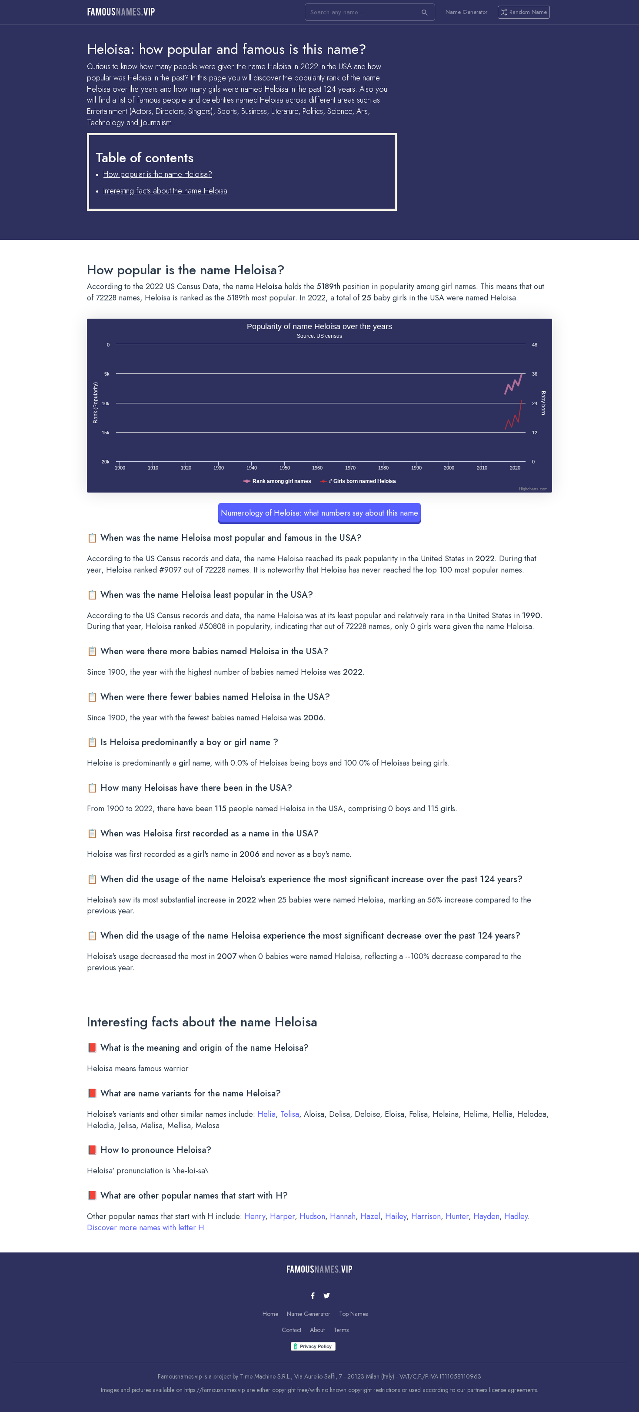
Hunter (457, 1216)
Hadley (516, 1216)
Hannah (343, 1216)
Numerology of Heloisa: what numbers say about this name (319, 513)
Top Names (353, 1313)
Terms (341, 1329)
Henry (254, 1216)
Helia (266, 1114)
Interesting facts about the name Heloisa (165, 190)
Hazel (370, 1216)
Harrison (426, 1216)
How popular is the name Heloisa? (157, 174)
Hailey (395, 1216)
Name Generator (466, 12)
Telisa (289, 1114)
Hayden (486, 1216)
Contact (291, 1329)
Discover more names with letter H (145, 1227)
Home (270, 1313)
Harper (282, 1216)
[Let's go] (425, 12)
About (317, 1329)
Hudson (312, 1216)
